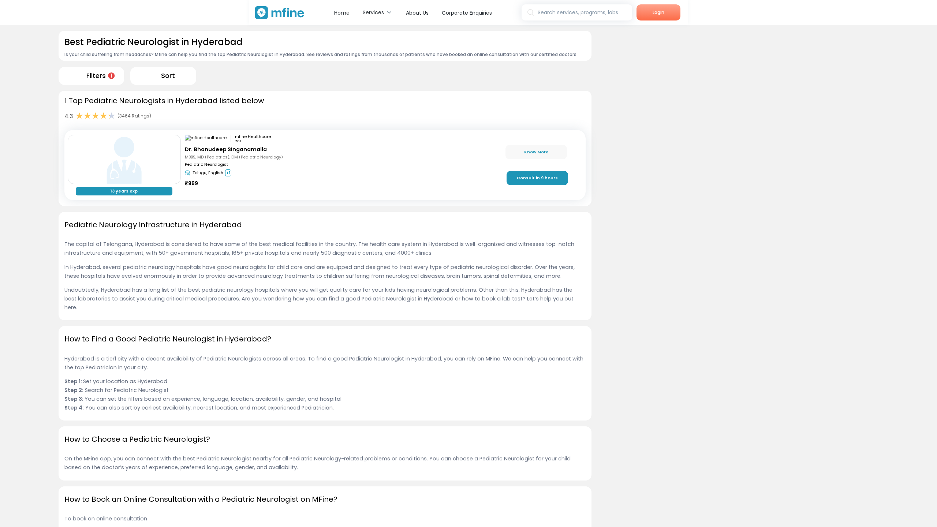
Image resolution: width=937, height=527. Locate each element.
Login (658, 12)
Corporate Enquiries (467, 12)
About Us (417, 12)
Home (342, 12)
